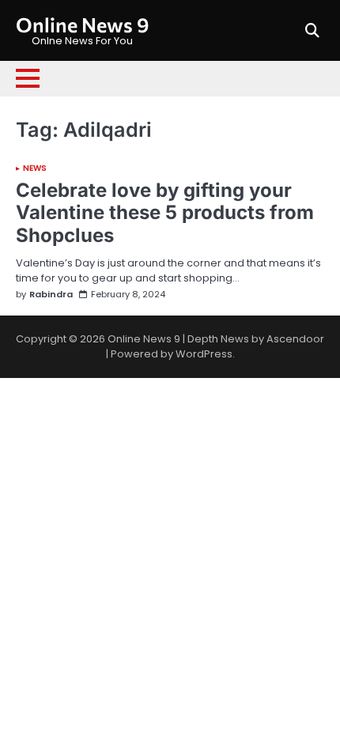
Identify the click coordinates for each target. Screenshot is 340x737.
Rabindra (51, 294)
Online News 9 (82, 24)
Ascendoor (295, 338)
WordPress (204, 353)
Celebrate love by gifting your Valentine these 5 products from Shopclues (165, 213)
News (35, 168)
